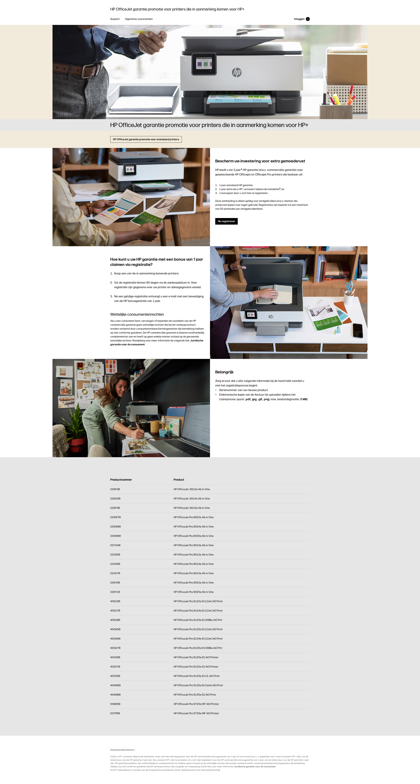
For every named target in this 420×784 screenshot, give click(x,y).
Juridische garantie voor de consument (255, 766)
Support (115, 18)
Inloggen (299, 18)
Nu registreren (226, 221)
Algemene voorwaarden (139, 18)
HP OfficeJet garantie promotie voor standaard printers (146, 139)
